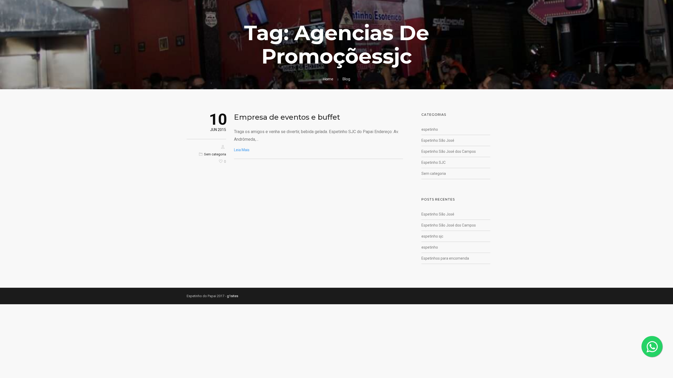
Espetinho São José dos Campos (448, 151)
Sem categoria (215, 154)
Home (328, 79)
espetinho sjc (432, 236)
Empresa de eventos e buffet (287, 117)
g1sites (232, 296)
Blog (346, 79)
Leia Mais (241, 150)
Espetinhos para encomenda (445, 258)
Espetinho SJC (433, 162)
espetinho (429, 129)
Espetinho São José (437, 140)
